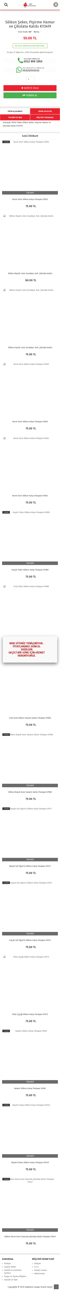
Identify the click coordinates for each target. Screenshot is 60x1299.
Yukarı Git (56, 1286)
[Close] (57, 636)
